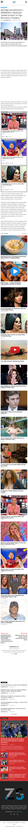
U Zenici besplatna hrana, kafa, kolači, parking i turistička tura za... (17, 761)
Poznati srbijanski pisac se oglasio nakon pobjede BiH (14, 685)
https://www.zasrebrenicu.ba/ (14, 648)
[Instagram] (14, 814)
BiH (10, 5)
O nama (4, 822)
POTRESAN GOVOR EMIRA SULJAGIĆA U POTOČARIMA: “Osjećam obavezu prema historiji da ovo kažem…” (7, 638)
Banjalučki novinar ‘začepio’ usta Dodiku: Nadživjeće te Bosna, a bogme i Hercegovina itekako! (13, 690)
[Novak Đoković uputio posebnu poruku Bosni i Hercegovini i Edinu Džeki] (4, 769)
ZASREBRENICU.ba (7, 20)
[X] (14, 653)
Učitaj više (13, 714)
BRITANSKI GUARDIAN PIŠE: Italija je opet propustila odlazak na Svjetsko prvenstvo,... (12, 740)
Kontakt (14, 824)
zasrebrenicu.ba (19, 826)
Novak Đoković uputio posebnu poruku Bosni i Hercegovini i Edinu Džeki (17, 768)
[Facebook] (12, 653)
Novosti (7, 5)
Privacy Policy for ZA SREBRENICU (13, 822)
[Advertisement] (14, 58)
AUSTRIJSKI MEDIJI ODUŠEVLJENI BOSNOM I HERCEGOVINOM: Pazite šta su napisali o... (17, 754)
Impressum (23, 822)
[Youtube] (16, 653)
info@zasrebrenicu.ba (17, 811)
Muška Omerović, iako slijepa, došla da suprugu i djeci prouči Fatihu (21, 637)
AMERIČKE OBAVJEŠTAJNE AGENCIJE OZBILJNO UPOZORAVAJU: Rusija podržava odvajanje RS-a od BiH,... (17, 776)
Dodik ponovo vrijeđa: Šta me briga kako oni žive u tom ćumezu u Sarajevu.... (13, 696)
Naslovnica (3, 5)
